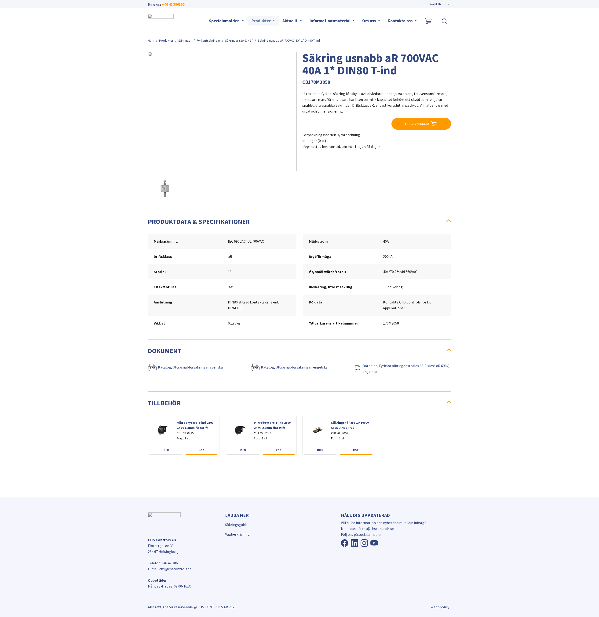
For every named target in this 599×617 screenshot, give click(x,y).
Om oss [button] (369, 20)
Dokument (164, 351)
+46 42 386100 (173, 4)
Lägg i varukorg (417, 124)
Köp (201, 450)
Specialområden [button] (225, 20)
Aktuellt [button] (290, 20)
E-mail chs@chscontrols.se (169, 568)
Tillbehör (164, 403)
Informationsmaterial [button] (330, 20)
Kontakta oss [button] (400, 20)
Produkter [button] (262, 20)
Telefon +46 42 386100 (165, 563)
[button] (439, 4)
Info (166, 450)
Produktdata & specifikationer (199, 221)
